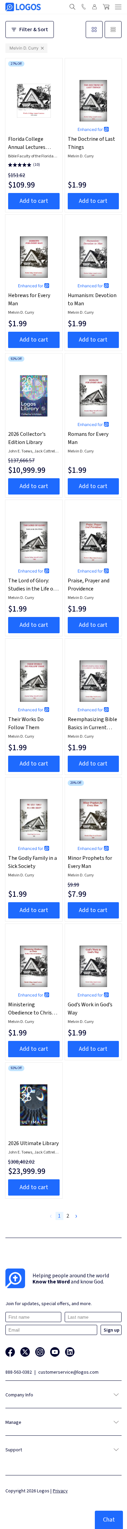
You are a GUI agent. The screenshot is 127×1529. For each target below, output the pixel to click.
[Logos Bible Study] (23, 7)
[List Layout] (113, 29)
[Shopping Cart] (106, 6)
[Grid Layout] (94, 29)
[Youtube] (55, 1352)
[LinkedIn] (70, 1352)
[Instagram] (40, 1352)
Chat (109, 1519)
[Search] (72, 7)
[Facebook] (10, 1352)
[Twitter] (25, 1352)
